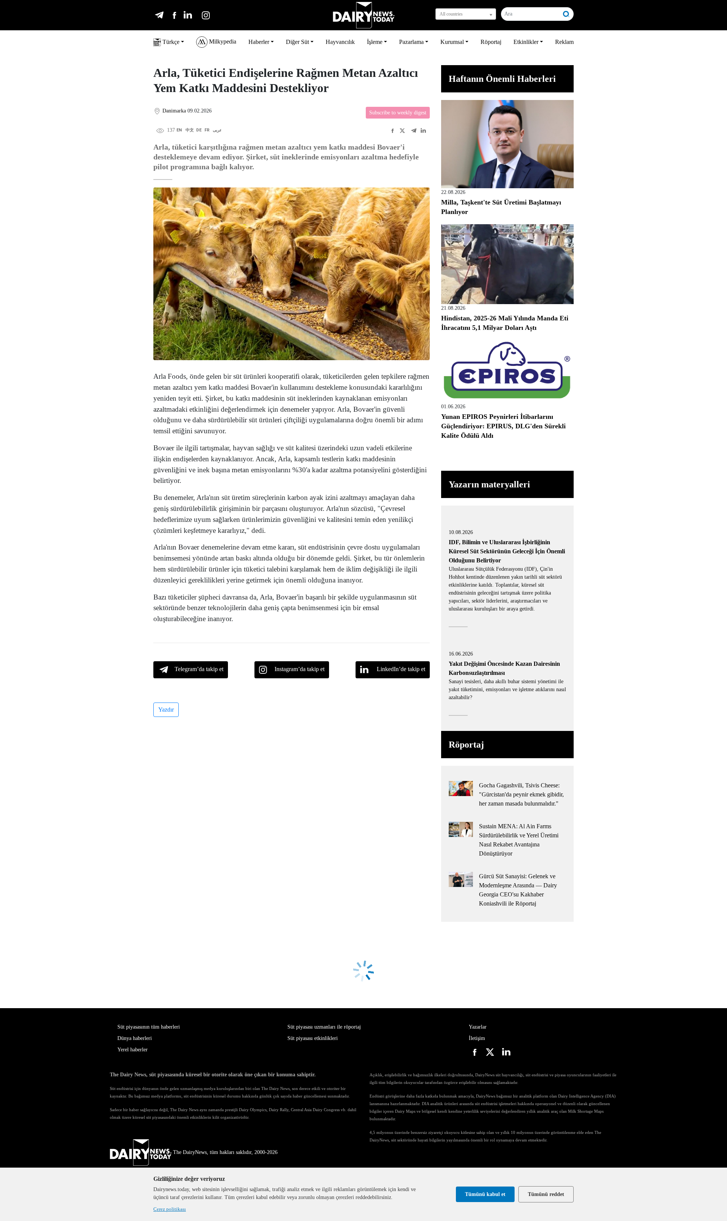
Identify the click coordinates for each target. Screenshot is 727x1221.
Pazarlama (411, 42)
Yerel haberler (132, 1049)
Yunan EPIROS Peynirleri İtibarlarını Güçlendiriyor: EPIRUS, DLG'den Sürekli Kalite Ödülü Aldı (503, 426)
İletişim (477, 1038)
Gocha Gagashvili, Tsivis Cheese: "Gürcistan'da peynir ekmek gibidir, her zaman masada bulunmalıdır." (521, 794)
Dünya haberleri (134, 1038)
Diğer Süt (297, 42)
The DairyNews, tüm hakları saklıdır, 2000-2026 (225, 1152)
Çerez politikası (169, 1209)
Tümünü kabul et (485, 1194)
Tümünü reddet (546, 1194)
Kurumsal (452, 42)
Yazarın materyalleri (489, 484)
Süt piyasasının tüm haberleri (148, 1027)
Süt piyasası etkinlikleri (312, 1038)
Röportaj (491, 42)
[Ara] (566, 14)
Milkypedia (221, 41)
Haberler (258, 42)
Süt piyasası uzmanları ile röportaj (324, 1027)
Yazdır (166, 709)
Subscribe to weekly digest (397, 113)
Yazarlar (478, 1027)
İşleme (374, 42)
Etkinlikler (525, 42)
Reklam (564, 42)
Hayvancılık (340, 42)
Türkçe (170, 42)
